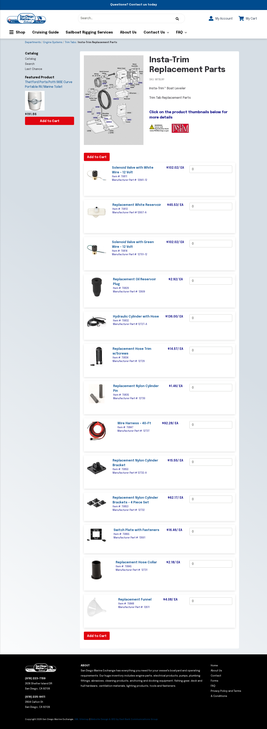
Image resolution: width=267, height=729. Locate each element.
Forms (214, 681)
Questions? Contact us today (133, 4)
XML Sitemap (81, 719)
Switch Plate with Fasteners (136, 530)
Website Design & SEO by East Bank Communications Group (124, 719)
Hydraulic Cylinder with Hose (136, 316)
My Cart (251, 18)
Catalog (30, 59)
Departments (33, 42)
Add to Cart (49, 121)
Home (214, 665)
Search (30, 64)
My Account (223, 18)
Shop (20, 32)
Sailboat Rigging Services (89, 32)
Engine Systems (52, 42)
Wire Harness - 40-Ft (134, 423)
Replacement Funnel (134, 599)
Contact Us (154, 32)
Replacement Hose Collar (136, 562)
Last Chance (33, 69)
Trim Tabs (70, 42)
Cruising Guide (45, 32)
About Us (128, 32)
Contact (216, 676)
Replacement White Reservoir (136, 205)
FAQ (179, 32)
